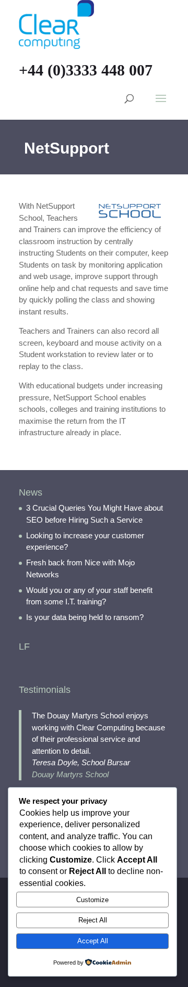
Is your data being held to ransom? (85, 617)
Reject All (92, 920)
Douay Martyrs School (70, 774)
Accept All (92, 941)
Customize (92, 900)
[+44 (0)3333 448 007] (56, 23)
